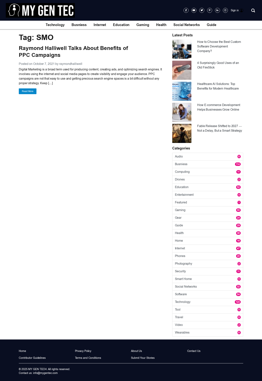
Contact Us (193, 350)
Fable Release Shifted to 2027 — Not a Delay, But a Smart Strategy (219, 128)
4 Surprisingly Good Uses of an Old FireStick (218, 65)
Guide (212, 25)
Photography (207, 263)
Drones (207, 179)
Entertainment (207, 194)
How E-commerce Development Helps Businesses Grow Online (218, 107)
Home (207, 240)
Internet (100, 25)
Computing (207, 171)
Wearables (207, 332)
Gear (207, 217)
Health (161, 25)
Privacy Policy (83, 350)
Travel (207, 317)
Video (207, 324)
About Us (136, 350)
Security (207, 271)
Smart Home (207, 279)
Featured (207, 202)
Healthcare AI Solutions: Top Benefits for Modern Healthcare (218, 86)
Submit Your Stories (143, 357)
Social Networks (186, 25)
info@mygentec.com (45, 372)
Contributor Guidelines (32, 357)
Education (121, 25)
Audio (207, 156)
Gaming (142, 25)
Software (207, 294)
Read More (27, 91)
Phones (207, 256)
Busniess (79, 25)
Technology (55, 25)
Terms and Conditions (88, 357)
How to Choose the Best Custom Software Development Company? (219, 46)
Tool (207, 309)
